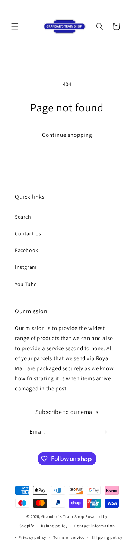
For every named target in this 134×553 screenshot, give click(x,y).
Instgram (26, 267)
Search (23, 216)
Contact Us (28, 233)
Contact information (94, 525)
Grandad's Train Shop (62, 516)
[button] (15, 26)
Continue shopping (67, 134)
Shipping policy (107, 537)
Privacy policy (32, 537)
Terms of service (68, 537)
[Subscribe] (104, 432)
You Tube (26, 284)
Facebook (26, 250)
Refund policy (54, 525)
